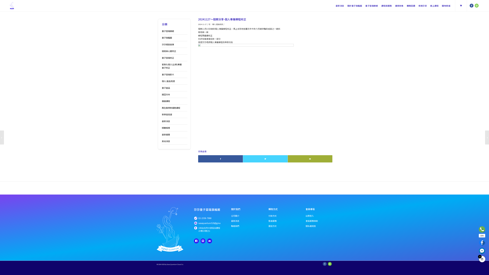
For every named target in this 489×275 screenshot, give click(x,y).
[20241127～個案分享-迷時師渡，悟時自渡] (487, 137)
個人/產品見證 (217, 24)
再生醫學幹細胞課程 (171, 107)
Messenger (482, 251)
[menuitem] (340, 5)
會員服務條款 (312, 220)
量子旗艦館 (167, 37)
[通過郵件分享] (310, 158)
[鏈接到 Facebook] (471, 6)
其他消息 (166, 141)
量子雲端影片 (168, 74)
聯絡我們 (434, 255)
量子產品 (166, 87)
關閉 (454, 226)
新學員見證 (167, 114)
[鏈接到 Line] (477, 6)
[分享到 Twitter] (265, 158)
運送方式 (272, 226)
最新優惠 (166, 134)
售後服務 (272, 220)
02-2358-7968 (435, 238)
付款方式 (272, 215)
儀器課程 (166, 101)
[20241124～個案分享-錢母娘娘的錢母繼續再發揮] (2, 137)
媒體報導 (166, 127)
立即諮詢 (482, 229)
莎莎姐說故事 (168, 44)
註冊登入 (310, 215)
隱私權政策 (311, 226)
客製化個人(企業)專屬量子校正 (172, 66)
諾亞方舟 (166, 94)
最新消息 (166, 121)
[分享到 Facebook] (220, 158)
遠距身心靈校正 (169, 51)
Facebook (482, 242)
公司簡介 (235, 215)
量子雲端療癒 (168, 31)
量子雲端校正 (168, 57)
